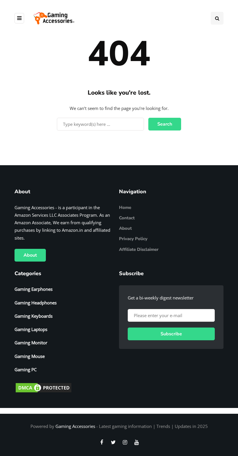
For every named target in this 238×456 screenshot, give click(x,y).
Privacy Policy (133, 239)
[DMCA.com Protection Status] (44, 387)
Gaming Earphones (34, 289)
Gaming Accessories (75, 426)
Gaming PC (26, 369)
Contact (127, 218)
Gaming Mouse (30, 356)
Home (125, 207)
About (30, 255)
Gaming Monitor (31, 342)
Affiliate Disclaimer (138, 249)
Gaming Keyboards (34, 316)
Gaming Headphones (36, 303)
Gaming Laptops (31, 329)
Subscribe (171, 334)
